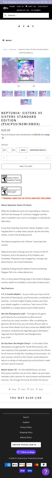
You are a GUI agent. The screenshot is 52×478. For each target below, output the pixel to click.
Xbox (23, 150)
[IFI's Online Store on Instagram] (32, 26)
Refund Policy (26, 437)
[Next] (33, 86)
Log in (20, 6)
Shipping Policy (26, 432)
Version (4, 144)
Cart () (31, 6)
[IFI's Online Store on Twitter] (19, 26)
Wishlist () (23, 10)
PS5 (13, 150)
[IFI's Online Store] (26, 32)
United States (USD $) (24, 445)
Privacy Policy (26, 427)
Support (26, 422)
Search (26, 417)
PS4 (4, 150)
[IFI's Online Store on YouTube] (28, 26)
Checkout (43, 6)
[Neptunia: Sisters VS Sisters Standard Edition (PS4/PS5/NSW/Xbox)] (26, 70)
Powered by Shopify (35, 458)
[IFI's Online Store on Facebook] (23, 26)
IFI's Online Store (21, 458)
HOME (12, 6)
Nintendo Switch (38, 150)
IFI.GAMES (36, 10)
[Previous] (19, 86)
